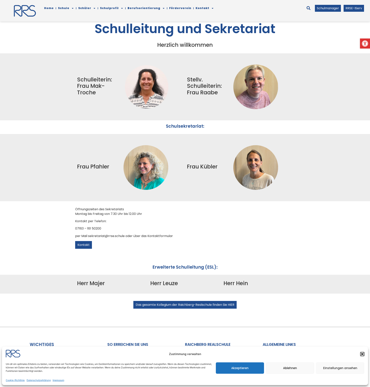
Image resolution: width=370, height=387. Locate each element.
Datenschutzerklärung (39, 380)
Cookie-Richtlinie (15, 380)
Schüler (84, 8)
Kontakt (202, 8)
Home (49, 8)
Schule (63, 8)
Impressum (58, 380)
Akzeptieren (240, 368)
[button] (365, 44)
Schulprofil (109, 8)
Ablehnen (290, 368)
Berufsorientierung (144, 8)
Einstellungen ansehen (340, 368)
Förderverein (180, 8)
